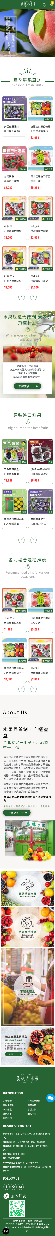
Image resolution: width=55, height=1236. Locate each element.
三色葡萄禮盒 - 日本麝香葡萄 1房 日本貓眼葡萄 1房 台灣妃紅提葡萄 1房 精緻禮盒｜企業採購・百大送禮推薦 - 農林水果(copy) (13, 471)
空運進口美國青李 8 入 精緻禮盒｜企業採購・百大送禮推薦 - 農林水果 (14, 521)
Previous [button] (21, 297)
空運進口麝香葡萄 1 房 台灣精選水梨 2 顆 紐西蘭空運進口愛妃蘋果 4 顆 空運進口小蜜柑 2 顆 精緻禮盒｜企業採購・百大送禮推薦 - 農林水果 (40, 129)
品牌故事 (7, 1113)
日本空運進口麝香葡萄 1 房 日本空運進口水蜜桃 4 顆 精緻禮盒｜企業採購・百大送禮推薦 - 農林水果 (40, 178)
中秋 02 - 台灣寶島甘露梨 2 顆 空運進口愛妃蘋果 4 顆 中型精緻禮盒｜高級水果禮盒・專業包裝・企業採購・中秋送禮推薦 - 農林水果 (40, 228)
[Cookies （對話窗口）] (5, 1231)
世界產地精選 (34, 1100)
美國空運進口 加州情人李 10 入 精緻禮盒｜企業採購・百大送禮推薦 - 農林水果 (13, 129)
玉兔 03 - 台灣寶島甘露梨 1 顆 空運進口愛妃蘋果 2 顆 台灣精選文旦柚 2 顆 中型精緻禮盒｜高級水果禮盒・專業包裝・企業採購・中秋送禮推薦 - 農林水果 (41, 278)
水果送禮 (7, 1100)
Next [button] (33, 297)
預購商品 (34, 441)
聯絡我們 (7, 1118)
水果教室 (7, 1109)
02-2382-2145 (11, 1158)
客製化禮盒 (8, 1105)
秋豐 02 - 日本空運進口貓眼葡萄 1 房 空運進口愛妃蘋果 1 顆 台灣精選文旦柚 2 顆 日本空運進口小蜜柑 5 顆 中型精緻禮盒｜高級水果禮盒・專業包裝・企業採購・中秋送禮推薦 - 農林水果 (14, 278)
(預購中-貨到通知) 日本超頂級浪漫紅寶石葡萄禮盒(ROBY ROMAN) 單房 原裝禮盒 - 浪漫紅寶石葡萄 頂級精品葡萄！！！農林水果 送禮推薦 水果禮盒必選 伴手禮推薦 (41, 471)
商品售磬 (7, 99)
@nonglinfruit (32, 1162)
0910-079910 (14, 1153)
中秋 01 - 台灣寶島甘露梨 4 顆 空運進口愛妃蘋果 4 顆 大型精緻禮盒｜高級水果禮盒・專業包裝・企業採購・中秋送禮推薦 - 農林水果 (14, 228)
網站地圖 (32, 1113)
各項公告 (32, 1109)
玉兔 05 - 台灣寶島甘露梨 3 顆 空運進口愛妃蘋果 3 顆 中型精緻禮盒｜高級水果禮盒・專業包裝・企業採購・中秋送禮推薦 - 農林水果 (14, 620)
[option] (27, 194)
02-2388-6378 (19, 1146)
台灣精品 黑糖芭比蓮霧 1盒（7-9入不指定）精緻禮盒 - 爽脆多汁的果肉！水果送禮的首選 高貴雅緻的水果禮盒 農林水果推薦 (14, 178)
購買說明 (32, 1105)
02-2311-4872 (33, 1146)
